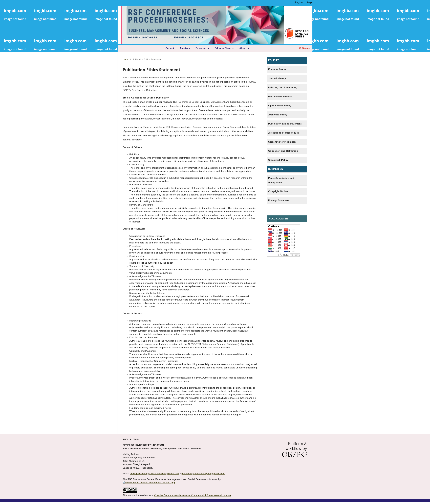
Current (169, 48)
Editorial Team (223, 48)
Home (125, 59)
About (243, 48)
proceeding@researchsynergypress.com (203, 473)
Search (306, 48)
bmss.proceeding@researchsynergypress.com (154, 473)
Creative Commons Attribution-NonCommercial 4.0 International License (192, 495)
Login (309, 2)
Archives (185, 48)
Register (299, 2)
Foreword (201, 48)
